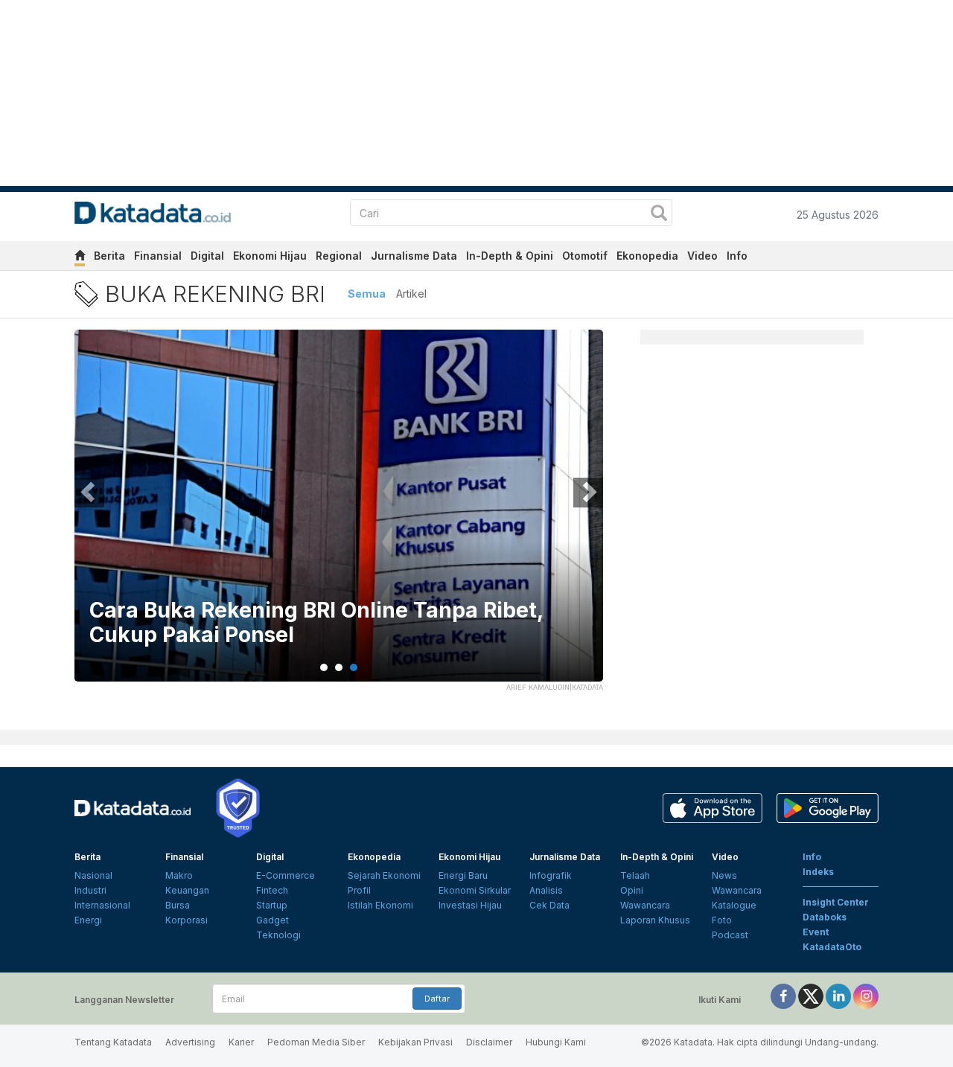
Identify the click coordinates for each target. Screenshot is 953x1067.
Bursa (177, 905)
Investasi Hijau (470, 905)
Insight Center (836, 902)
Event (816, 932)
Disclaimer (489, 1042)
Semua (367, 293)
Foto (722, 920)
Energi (88, 920)
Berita (109, 255)
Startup (271, 905)
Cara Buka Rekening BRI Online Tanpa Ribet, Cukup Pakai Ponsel (316, 623)
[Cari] (659, 214)
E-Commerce (285, 875)
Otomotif (585, 255)
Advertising (190, 1042)
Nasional (93, 875)
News (724, 875)
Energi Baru (463, 875)
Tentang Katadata (113, 1042)
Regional (339, 255)
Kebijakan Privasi (415, 1042)
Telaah (635, 875)
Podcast (730, 935)
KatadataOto (832, 946)
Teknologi (278, 935)
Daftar (437, 998)
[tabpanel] (338, 515)
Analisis (546, 890)
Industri (90, 890)
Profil (359, 890)
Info (737, 255)
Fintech (272, 890)
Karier (241, 1042)
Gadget (272, 920)
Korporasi (186, 920)
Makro (179, 875)
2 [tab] (338, 667)
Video (702, 255)
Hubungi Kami (556, 1042)
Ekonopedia (647, 255)
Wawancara (645, 905)
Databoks (825, 917)
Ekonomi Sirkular (475, 890)
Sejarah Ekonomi (384, 875)
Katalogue (734, 905)
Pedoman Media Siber (316, 1042)
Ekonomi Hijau (270, 255)
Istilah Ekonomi (380, 905)
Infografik (550, 875)
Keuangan (187, 890)
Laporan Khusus (655, 920)
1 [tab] (324, 667)
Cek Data (549, 905)
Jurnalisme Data (414, 255)
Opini (631, 890)
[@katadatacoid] (866, 995)
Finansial (158, 255)
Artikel (411, 293)
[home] (79, 257)
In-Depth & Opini (509, 255)
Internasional (102, 905)
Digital (207, 255)
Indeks (818, 871)
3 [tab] (353, 667)
